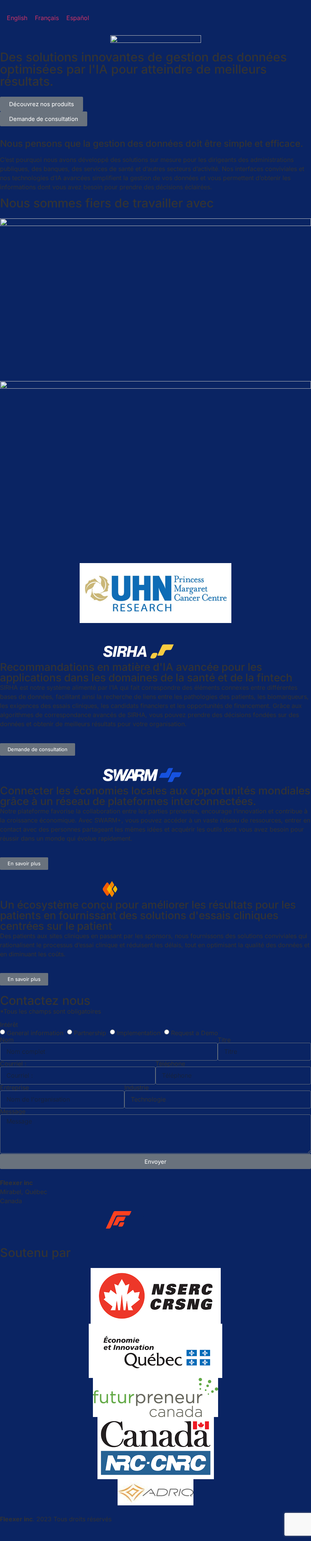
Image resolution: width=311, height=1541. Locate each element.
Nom (7, 1040)
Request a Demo (194, 1032)
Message (12, 1111)
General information (35, 1032)
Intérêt (9, 1025)
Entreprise (14, 1087)
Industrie (136, 1087)
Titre (224, 1040)
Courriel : (13, 1064)
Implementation (138, 1032)
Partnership (90, 1032)
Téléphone (170, 1064)
